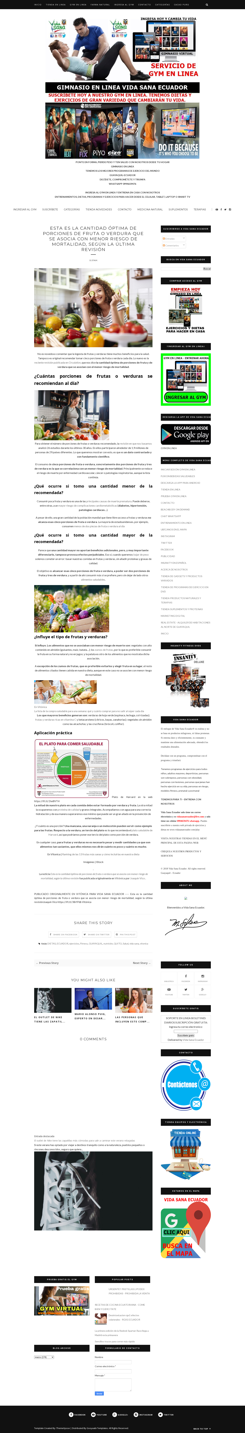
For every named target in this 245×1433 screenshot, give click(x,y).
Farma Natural (100, 4)
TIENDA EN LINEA (56, 4)
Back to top (201, 1428)
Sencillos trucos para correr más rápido (115, 1341)
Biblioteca (169, 981)
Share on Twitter (99, 934)
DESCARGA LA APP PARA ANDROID (180, 482)
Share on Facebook (65, 934)
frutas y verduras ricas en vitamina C (55, 719)
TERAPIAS (200, 209)
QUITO (118, 943)
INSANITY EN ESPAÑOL (173, 562)
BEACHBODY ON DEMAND (175, 509)
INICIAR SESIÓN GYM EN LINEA (178, 469)
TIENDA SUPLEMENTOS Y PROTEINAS (182, 609)
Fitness (84, 943)
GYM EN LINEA (78, 4)
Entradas (170, 238)
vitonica (144, 943)
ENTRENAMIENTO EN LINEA (176, 522)
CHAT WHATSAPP (171, 516)
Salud (125, 943)
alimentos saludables (93, 579)
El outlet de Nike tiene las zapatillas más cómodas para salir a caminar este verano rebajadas (84, 1140)
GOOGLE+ (202, 995)
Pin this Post (128, 934)
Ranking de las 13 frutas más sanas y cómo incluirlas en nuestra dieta (100, 854)
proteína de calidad (69, 809)
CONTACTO (144, 4)
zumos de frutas (104, 649)
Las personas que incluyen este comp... (132, 1019)
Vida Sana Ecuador (193, 1039)
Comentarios (172, 245)
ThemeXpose (63, 1428)
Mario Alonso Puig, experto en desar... (90, 1016)
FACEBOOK (167, 549)
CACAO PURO (181, 4)
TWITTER (166, 542)
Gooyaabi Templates (97, 1428)
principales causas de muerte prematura (109, 501)
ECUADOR (62, 943)
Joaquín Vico (137, 878)
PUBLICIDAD (168, 556)
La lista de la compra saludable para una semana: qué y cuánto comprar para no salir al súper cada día (89, 711)
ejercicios (74, 943)
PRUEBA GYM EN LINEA (173, 496)
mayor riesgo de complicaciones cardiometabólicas (87, 505)
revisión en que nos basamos (136, 443)
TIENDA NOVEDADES (99, 209)
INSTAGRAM (168, 536)
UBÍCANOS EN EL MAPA (174, 529)
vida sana (134, 943)
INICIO (165, 633)
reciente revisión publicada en (57, 362)
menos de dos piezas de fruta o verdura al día (99, 526)
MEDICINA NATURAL (150, 209)
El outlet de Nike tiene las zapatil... (49, 1019)
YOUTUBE (169, 995)
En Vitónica (40, 706)
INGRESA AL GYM (124, 4)
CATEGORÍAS (162, 4)
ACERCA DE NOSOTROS (174, 569)
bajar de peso (141, 554)
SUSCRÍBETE (50, 209)
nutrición (108, 943)
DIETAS (52, 943)
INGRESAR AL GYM (24, 209)
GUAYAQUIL (95, 943)
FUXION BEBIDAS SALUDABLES (178, 476)
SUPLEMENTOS (178, 209)
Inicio (38, 4)
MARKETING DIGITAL (173, 615)
